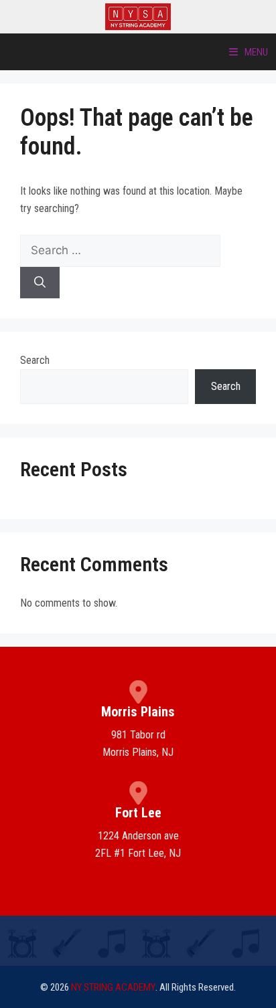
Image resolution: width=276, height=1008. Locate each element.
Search (35, 360)
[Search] (40, 283)
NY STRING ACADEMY (113, 987)
